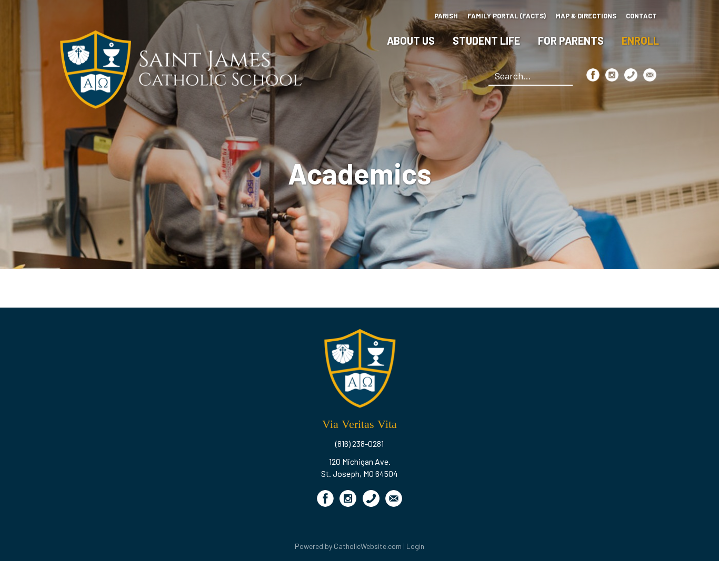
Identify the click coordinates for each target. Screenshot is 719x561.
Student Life (486, 40)
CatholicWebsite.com (368, 546)
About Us (411, 40)
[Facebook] (593, 74)
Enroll (640, 40)
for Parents (571, 40)
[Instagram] (611, 74)
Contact (641, 16)
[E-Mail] (649, 74)
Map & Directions (585, 16)
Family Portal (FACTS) (506, 16)
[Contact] (630, 74)
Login (415, 546)
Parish (446, 16)
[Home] (181, 68)
